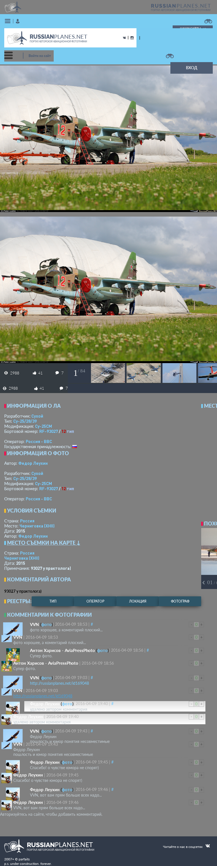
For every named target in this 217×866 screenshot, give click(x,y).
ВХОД (191, 67)
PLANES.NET (181, 6)
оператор (95, 601)
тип (70, 431)
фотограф (180, 601)
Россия (27, 520)
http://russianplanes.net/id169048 (59, 683)
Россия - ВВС (39, 441)
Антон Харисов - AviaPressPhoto (62, 650)
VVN (34, 624)
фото (46, 624)
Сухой (37, 415)
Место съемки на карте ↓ (44, 543)
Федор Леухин (33, 463)
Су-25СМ (43, 426)
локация (137, 601)
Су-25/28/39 (25, 421)
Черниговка (37, 525)
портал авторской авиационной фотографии (181, 10)
